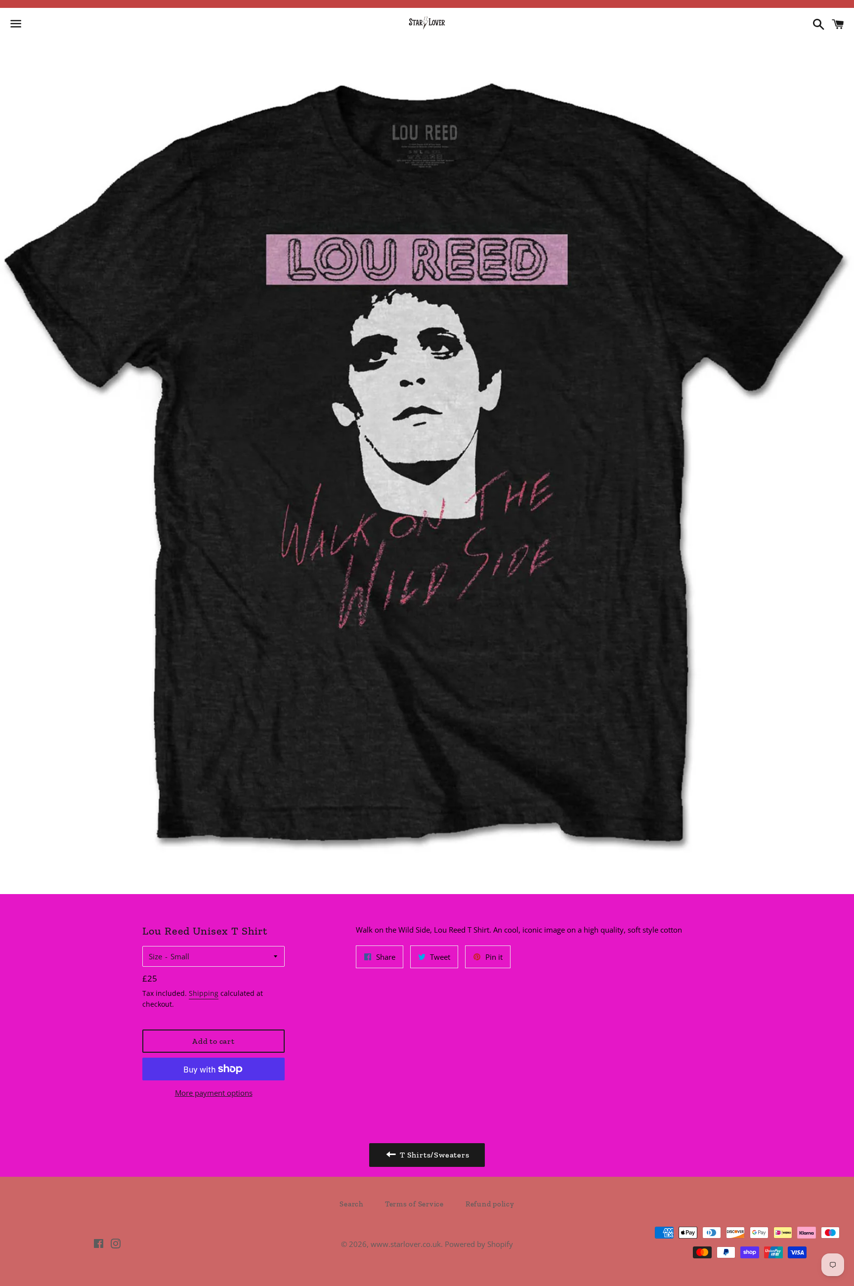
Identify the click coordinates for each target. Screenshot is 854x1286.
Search (351, 1204)
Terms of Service (414, 1204)
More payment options (214, 1093)
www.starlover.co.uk (406, 1244)
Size (155, 956)
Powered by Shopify (479, 1244)
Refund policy (490, 1204)
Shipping (203, 993)
